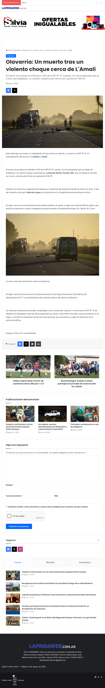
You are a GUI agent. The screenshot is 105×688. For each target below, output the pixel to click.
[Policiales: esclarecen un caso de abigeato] (85, 414)
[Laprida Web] (14, 8)
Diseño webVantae (13, 680)
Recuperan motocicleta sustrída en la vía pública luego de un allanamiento (57, 583)
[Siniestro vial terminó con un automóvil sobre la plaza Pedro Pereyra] (20, 414)
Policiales (17, 50)
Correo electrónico (14, 496)
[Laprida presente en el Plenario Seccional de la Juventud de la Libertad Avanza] (13, 598)
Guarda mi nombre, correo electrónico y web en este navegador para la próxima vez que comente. (48, 507)
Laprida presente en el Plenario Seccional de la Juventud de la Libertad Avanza (59, 594)
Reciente (50, 562)
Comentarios (85, 562)
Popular (17, 562)
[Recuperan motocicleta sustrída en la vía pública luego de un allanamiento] (13, 587)
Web (56, 496)
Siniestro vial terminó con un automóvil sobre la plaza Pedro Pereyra (19, 426)
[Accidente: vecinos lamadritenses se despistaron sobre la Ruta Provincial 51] (52, 414)
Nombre (10, 485)
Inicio (9, 50)
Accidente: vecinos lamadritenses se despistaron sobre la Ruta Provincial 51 (52, 426)
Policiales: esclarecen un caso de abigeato (85, 425)
